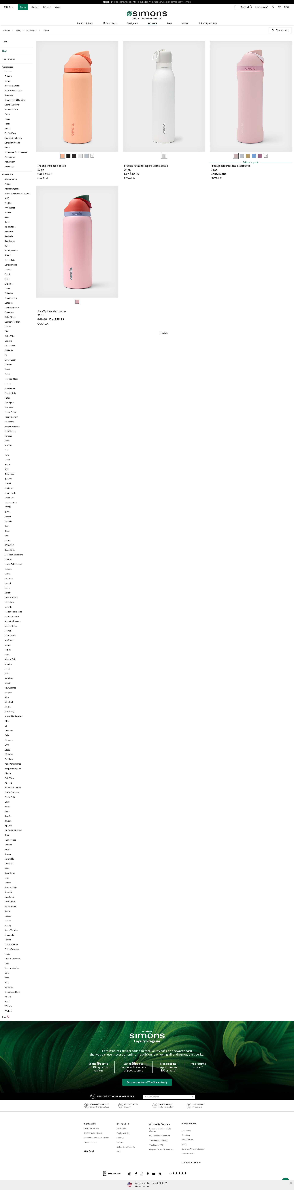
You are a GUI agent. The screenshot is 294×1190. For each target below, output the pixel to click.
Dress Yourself (188, 1153)
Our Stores (186, 1130)
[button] (242, 7)
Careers (35, 7)
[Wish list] (273, 7)
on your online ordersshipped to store (133, 1067)
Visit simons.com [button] (142, 1186)
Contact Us (90, 1123)
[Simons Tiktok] (142, 1174)
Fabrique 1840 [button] (209, 23)
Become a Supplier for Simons (96, 1137)
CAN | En (7, 7)
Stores (23, 7)
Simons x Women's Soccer (193, 1149)
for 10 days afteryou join (98, 1067)
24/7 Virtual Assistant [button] (93, 1133)
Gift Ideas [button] (111, 23)
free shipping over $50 (136, 2)
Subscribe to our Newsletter (115, 1096)
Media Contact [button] (90, 1142)
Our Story (186, 1135)
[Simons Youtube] (153, 1174)
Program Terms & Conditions (161, 1149)
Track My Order (123, 1133)
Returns (120, 1142)
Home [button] (185, 23)
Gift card (47, 7)
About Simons (189, 1123)
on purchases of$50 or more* (168, 1067)
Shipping (120, 1137)
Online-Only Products (126, 1147)
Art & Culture (187, 1139)
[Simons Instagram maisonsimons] (129, 1174)
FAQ (118, 1151)
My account (260, 7)
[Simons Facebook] (136, 1174)
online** (198, 1065)
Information (123, 1123)
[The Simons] (147, 1034)
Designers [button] (132, 23)
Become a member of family (147, 1082)
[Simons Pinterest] (147, 1174)
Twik (5, 41)
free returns (160, 2)
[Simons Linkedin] (160, 1174)
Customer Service (91, 1128)
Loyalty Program (147, 1041)
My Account (122, 1128)
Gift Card (89, 1151)
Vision (57, 7)
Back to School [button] (85, 23)
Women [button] (152, 23)
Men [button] (169, 23)
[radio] (62, 156)
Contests (158, 1140)
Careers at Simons (191, 1162)
